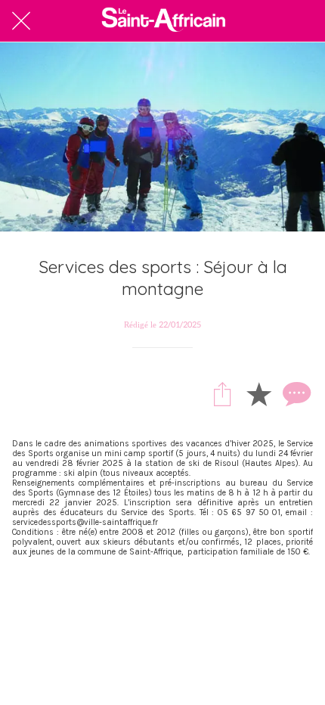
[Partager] (222, 393)
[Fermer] (21, 21)
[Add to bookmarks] (258, 393)
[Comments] (295, 393)
